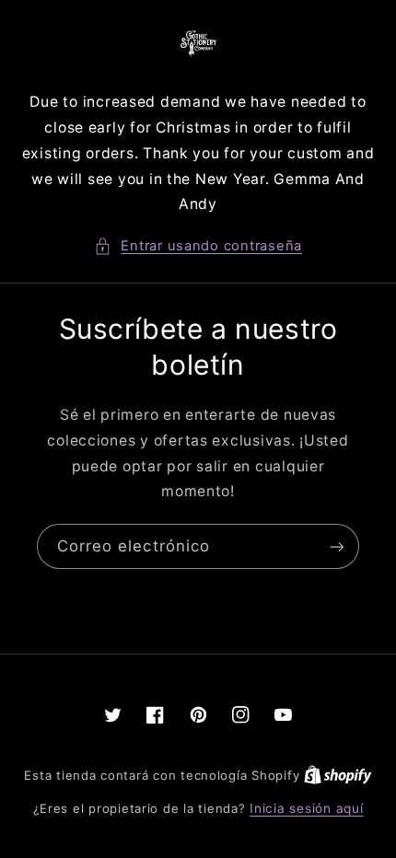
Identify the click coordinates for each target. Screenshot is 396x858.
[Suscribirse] (337, 546)
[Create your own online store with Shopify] (338, 775)
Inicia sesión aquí (306, 808)
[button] (198, 247)
